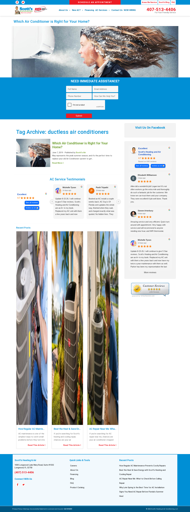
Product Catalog (77, 487)
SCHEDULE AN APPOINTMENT (95, 2)
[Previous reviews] (52, 201)
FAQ (173, 2)
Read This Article (36, 445)
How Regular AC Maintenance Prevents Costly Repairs (142, 466)
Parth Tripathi (102, 187)
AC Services (101, 10)
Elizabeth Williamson (147, 175)
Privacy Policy (17, 509)
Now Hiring (130, 10)
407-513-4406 (161, 9)
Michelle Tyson (69, 187)
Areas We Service (149, 2)
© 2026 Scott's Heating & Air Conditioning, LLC (162, 509)
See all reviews (32, 202)
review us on (31, 208)
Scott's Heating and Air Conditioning (149, 153)
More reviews (150, 272)
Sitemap (26, 509)
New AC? (76, 10)
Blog (72, 479)
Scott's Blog (164, 2)
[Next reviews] (118, 201)
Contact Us (117, 10)
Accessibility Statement (38, 509)
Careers (73, 466)
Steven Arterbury (145, 211)
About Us (63, 10)
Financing (89, 10)
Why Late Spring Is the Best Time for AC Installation (141, 487)
